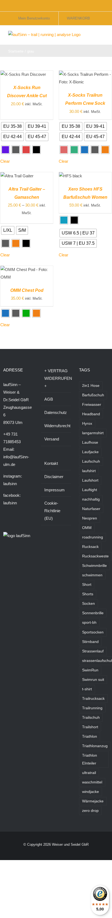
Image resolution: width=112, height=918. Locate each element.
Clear (5, 161)
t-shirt (87, 689)
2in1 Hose (90, 386)
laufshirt (89, 471)
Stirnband (90, 642)
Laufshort (90, 480)
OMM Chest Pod (26, 290)
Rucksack (90, 547)
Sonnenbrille (93, 613)
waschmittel (92, 782)
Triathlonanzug (95, 746)
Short (86, 585)
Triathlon (89, 736)
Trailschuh (91, 718)
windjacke (90, 792)
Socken (88, 604)
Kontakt (51, 463)
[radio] (12, 126)
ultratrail (89, 773)
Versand (51, 439)
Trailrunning (92, 708)
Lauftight (89, 490)
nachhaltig (91, 499)
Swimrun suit (93, 680)
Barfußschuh (93, 395)
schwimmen (92, 575)
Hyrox (87, 424)
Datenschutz (55, 412)
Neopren (89, 518)
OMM (87, 528)
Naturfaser (91, 509)
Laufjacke (90, 452)
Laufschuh (91, 461)
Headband (91, 414)
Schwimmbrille (94, 566)
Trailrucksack (93, 699)
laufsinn (10, 483)
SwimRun (90, 670)
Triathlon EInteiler (89, 759)
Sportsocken (93, 632)
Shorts (87, 594)
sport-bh (89, 622)
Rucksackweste (95, 556)
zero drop (90, 811)
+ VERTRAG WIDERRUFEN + (56, 378)
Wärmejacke (93, 801)
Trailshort (90, 727)
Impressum (54, 490)
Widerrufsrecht (56, 425)
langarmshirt (93, 433)
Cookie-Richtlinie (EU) (52, 511)
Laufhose (90, 442)
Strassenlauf (93, 651)
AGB (48, 399)
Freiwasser (91, 405)
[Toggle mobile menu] (101, 36)
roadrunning (92, 537)
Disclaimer (53, 476)
